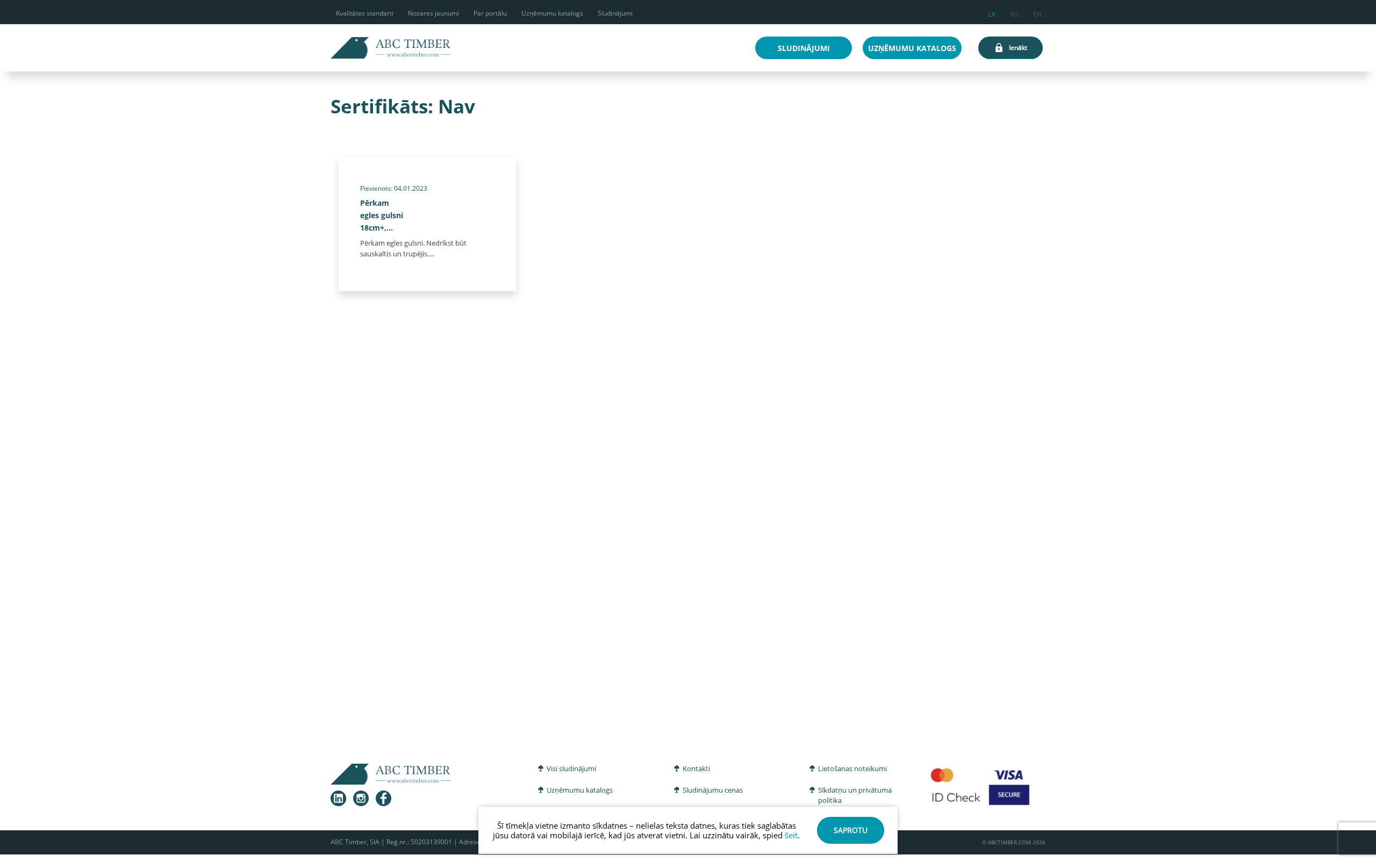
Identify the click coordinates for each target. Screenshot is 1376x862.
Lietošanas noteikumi (852, 768)
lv (991, 13)
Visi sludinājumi (571, 768)
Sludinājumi (615, 13)
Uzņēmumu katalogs (552, 13)
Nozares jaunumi (433, 13)
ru (1014, 13)
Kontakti (696, 768)
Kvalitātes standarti (364, 13)
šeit (791, 835)
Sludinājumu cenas (713, 790)
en (1037, 13)
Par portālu (490, 13)
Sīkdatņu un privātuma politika (855, 795)
